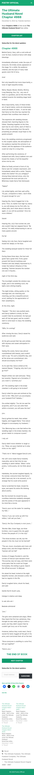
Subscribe (25, 676)
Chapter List (17, 36)
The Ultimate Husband (12, 754)
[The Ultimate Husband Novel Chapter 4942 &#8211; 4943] (23, 713)
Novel (6, 751)
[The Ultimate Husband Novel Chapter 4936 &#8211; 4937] (9, 713)
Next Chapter (17, 661)
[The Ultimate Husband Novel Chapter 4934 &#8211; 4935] (9, 735)
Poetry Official (10, 3)
